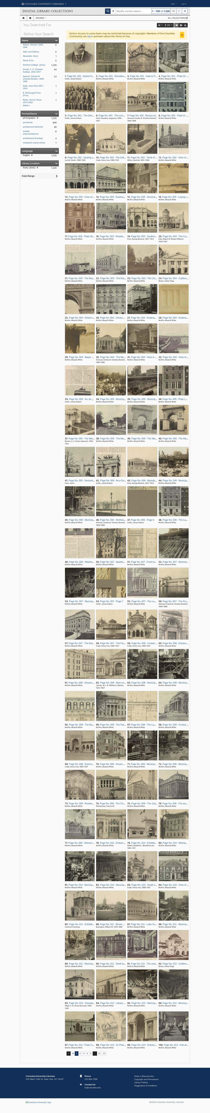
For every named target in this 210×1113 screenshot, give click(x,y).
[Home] (23, 18)
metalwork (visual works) (34, 142)
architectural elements (33, 127)
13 (104, 1053)
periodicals (28, 122)
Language (27, 150)
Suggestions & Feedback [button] (145, 1085)
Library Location (31, 163)
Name (25, 40)
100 (168, 25)
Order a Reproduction (144, 1076)
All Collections (177, 18)
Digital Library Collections (47, 11)
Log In (183, 4)
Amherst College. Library (34, 65)
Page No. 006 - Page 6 (142, 520)
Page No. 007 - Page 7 (111, 601)
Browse (40, 18)
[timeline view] (185, 25)
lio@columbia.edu (93, 1087)
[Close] (182, 35)
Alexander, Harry (30, 56)
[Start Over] (113, 11)
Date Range (28, 175)
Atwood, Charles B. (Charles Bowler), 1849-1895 (33, 79)
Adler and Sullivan (31, 52)
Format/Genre (29, 113)
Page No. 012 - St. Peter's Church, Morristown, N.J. (126, 1045)
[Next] (185, 11)
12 (99, 1053)
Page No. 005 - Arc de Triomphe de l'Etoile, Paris (93, 399)
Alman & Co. (28, 60)
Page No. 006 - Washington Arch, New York (91, 562)
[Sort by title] (160, 25)
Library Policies (141, 1082)
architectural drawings (33, 138)
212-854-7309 (91, 1079)
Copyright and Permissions (146, 1079)
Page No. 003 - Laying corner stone (180, 197)
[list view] (181, 25)
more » (26, 105)
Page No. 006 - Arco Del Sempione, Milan (121, 480)
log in (90, 36)
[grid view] (176, 25)
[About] (30, 18)
